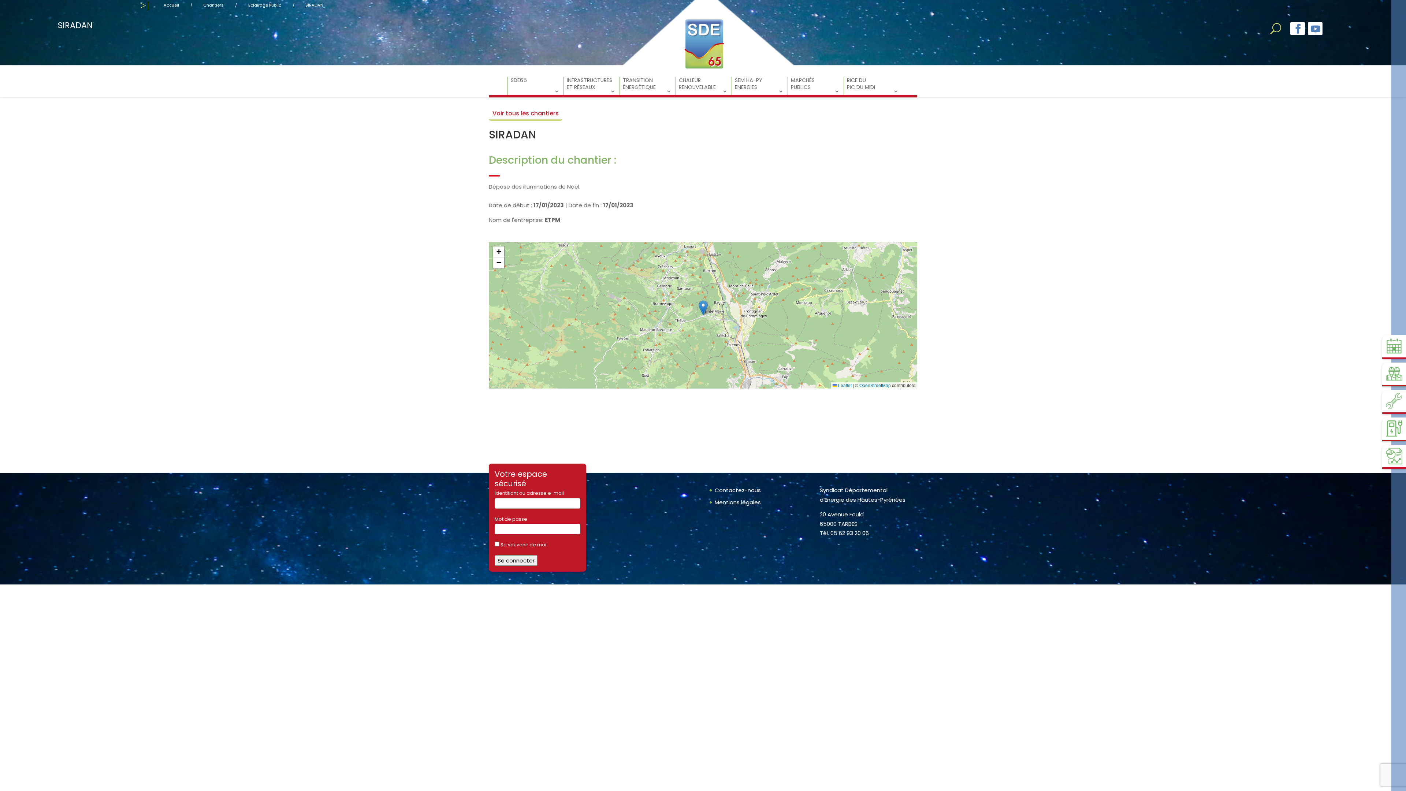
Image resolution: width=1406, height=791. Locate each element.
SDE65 (519, 80)
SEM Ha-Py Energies (748, 84)
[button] (703, 307)
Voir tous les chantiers (525, 113)
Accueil (171, 5)
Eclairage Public (264, 5)
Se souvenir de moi (522, 545)
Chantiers (213, 5)
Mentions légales (738, 502)
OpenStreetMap (875, 385)
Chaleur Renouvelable (697, 84)
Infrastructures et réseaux (589, 84)
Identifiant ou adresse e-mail (529, 493)
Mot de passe (511, 519)
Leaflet (844, 385)
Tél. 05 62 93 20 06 (844, 533)
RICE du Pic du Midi (861, 84)
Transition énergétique (639, 84)
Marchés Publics (803, 84)
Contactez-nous (738, 490)
